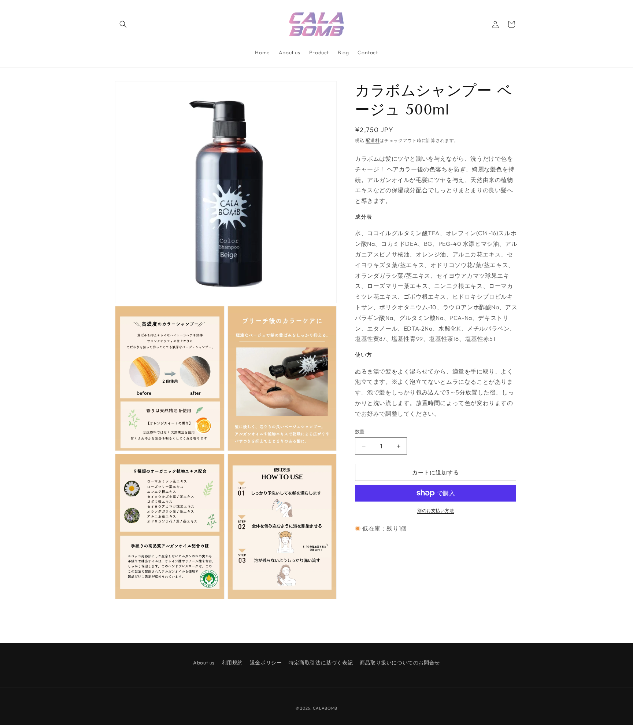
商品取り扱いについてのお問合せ (400, 662)
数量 (360, 431)
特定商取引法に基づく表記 (321, 662)
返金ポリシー (266, 662)
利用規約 (232, 662)
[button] (123, 24)
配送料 (373, 140)
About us (204, 662)
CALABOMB (325, 708)
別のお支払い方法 (435, 510)
